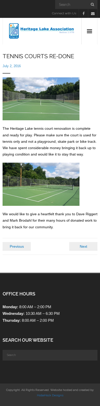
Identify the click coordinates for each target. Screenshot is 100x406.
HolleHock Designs (50, 395)
